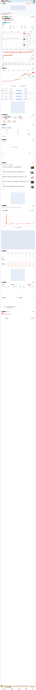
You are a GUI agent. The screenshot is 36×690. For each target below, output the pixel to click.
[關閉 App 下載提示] (0, 1)
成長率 (14, 284)
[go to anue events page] (31, 3)
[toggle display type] (16, 284)
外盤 (33, 49)
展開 (33, 29)
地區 (2, 141)
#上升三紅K (21, 118)
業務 (5, 141)
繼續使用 (32, 686)
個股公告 (7, 164)
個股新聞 (3, 164)
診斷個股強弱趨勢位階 (5, 14)
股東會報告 (9, 127)
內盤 (27, 49)
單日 (30, 210)
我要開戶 (10, 16)
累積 (32, 210)
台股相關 (10, 164)
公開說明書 (4, 127)
